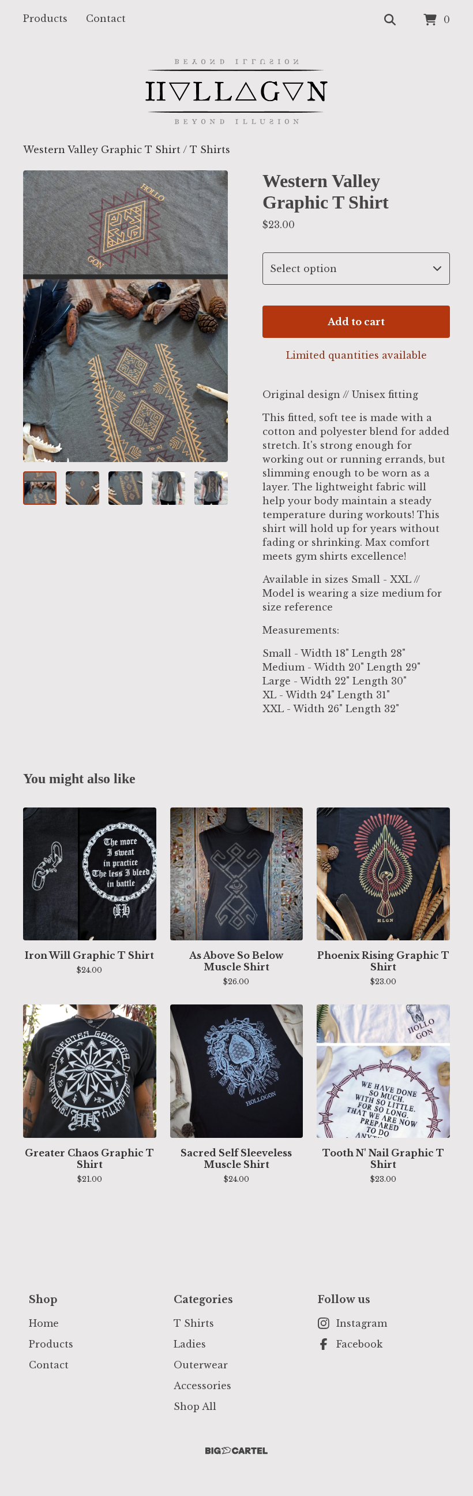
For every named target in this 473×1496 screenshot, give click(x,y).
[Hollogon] (236, 91)
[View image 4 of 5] (168, 488)
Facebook (359, 1344)
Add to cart (356, 322)
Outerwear (201, 1365)
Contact (106, 18)
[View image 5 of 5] (211, 488)
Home (44, 1323)
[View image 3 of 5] (125, 488)
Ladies (190, 1344)
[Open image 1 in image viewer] (125, 316)
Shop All (195, 1406)
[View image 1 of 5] (40, 488)
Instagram (361, 1323)
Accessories (202, 1385)
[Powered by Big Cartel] (236, 1450)
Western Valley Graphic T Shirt (102, 149)
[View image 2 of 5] (82, 488)
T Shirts (210, 149)
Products (45, 18)
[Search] (390, 20)
